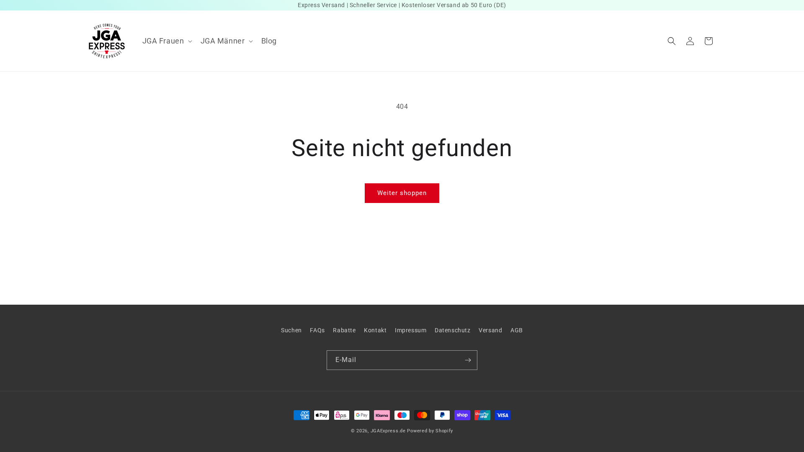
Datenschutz (453, 330)
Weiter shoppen (402, 193)
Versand (490, 330)
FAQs (317, 330)
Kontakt (375, 330)
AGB (516, 330)
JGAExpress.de (388, 431)
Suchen (291, 330)
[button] (166, 41)
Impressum (410, 330)
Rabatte (344, 330)
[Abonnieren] (468, 360)
